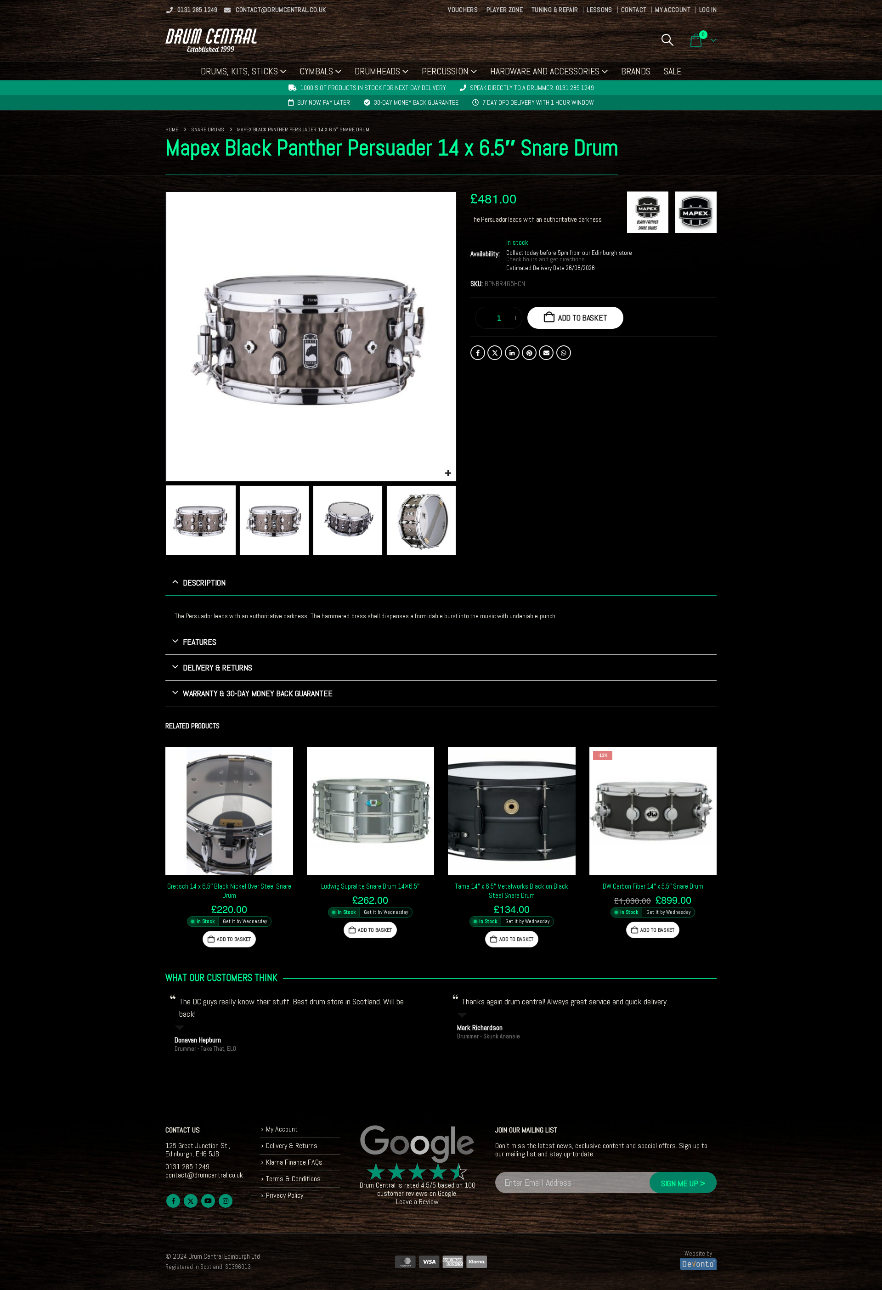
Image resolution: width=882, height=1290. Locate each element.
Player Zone (504, 10)
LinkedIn (512, 352)
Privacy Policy (284, 1195)
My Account (672, 10)
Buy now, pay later (323, 102)
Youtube (208, 1201)
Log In (708, 10)
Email (546, 352)
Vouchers (463, 10)
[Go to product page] (229, 811)
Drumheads (377, 71)
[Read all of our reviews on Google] (417, 1144)
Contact (633, 10)
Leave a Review (417, 1201)
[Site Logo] (211, 40)
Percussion (445, 71)
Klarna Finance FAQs (294, 1162)
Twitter (494, 352)
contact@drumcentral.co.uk (281, 10)
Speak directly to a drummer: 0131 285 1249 (532, 88)
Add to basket (582, 317)
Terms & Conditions (293, 1178)
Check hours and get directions (546, 259)
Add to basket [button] (234, 939)
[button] (667, 40)
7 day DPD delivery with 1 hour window (538, 102)
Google (447, 1193)
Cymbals (316, 71)
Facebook (477, 352)
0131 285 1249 (197, 10)
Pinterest (529, 352)
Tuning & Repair (554, 10)
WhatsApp (563, 352)
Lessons (599, 10)
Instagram (225, 1201)
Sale (672, 71)
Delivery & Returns (291, 1145)
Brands (635, 71)
